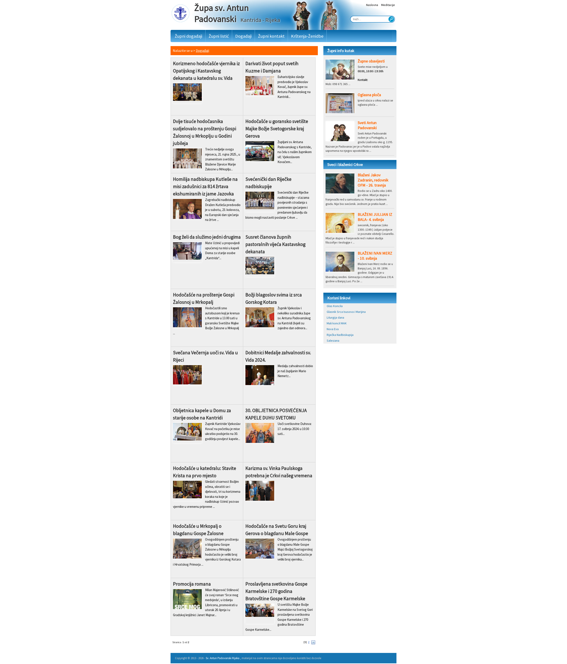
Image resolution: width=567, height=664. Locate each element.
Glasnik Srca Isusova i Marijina (346, 312)
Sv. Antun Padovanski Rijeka (222, 658)
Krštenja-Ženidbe (307, 36)
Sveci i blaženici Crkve (345, 164)
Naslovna (372, 5)
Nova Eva (333, 329)
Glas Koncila (335, 306)
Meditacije (388, 5)
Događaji (243, 36)
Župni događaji (188, 36)
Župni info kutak (340, 50)
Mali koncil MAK (337, 323)
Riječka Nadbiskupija (340, 335)
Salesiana (333, 341)
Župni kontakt (271, 36)
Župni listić (219, 36)
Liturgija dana (335, 317)
